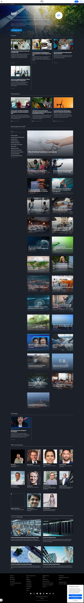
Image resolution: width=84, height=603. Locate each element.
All (11, 133)
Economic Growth (14, 139)
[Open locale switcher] (1, 600)
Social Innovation (14, 157)
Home (72, 4)
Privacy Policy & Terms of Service (42, 596)
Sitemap (42, 598)
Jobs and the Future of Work (16, 150)
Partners (12, 4)
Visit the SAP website (16, 30)
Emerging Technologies (15, 142)
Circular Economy (14, 135)
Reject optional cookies (75, 595)
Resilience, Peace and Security (16, 155)
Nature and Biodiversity (15, 153)
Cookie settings (75, 600)
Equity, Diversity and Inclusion (16, 144)
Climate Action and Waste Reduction (17, 137)
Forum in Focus (13, 146)
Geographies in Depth (15, 148)
